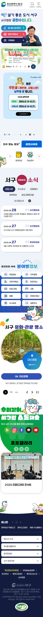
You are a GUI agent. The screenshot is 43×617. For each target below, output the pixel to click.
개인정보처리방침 (11, 570)
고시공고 (21, 189)
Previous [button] (10, 156)
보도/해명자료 (28, 195)
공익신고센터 (22, 527)
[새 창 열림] (21, 57)
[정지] (33, 66)
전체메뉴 (38, 7)
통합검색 (32, 7)
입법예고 (34, 189)
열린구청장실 (13, 34)
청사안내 (5, 574)
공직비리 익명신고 (8, 527)
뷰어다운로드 (18, 574)
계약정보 (13, 195)
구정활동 (11, 40)
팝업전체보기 (29, 66)
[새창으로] (21, 607)
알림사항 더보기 (29, 200)
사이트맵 (21, 577)
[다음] (25, 66)
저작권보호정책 (29, 570)
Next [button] (39, 156)
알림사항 (9, 189)
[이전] (20, 66)
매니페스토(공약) (14, 28)
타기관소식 (19, 201)
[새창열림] (14, 430)
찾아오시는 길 (32, 574)
